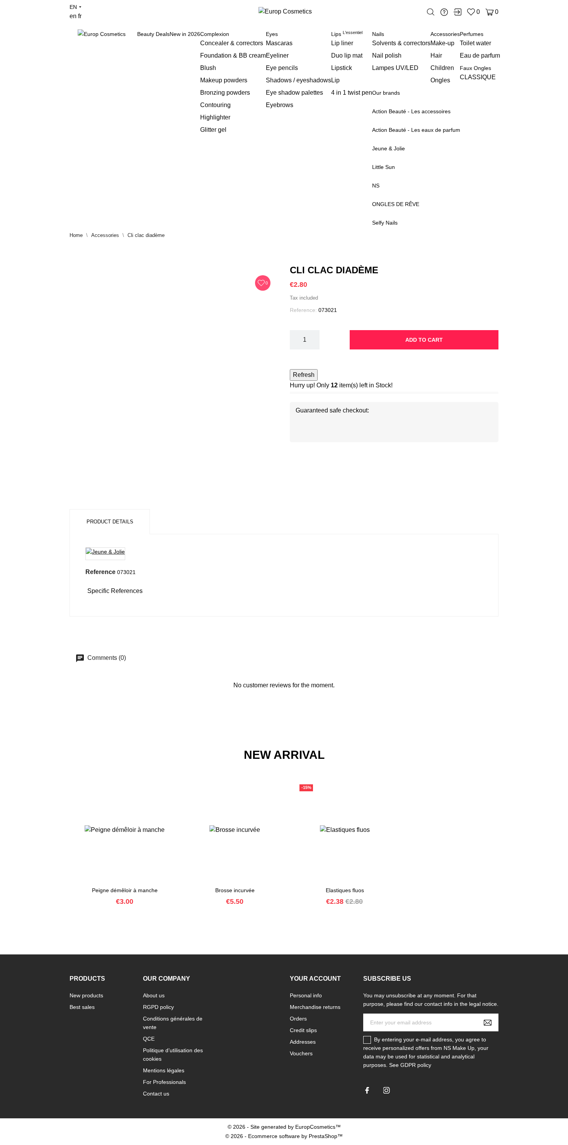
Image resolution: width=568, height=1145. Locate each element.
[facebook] (367, 1090)
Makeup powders (223, 80)
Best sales (82, 1007)
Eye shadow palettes (294, 92)
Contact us (156, 1093)
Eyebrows (279, 105)
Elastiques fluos (345, 890)
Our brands (386, 93)
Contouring (215, 105)
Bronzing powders (225, 92)
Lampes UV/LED (395, 68)
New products (86, 995)
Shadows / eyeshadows (298, 80)
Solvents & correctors (401, 43)
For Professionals (164, 1082)
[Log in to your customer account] (457, 12)
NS (375, 185)
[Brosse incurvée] (225, 883)
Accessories (445, 34)
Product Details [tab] (110, 522)
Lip (335, 80)
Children (442, 68)
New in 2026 (185, 34)
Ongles (440, 80)
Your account (315, 978)
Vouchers (301, 1053)
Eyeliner (277, 55)
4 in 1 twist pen (351, 92)
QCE (149, 1039)
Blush (208, 68)
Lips (346, 34)
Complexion (214, 34)
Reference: (303, 310)
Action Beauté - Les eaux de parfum (416, 130)
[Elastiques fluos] (335, 883)
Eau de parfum (480, 55)
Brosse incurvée (235, 890)
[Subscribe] (487, 1022)
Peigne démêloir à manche (125, 890)
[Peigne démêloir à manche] (115, 883)
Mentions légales (163, 1070)
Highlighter (215, 117)
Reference (100, 572)
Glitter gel (213, 129)
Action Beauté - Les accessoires (411, 111)
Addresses (303, 1042)
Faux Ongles (475, 68)
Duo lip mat (346, 55)
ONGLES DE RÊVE (395, 204)
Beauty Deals (153, 34)
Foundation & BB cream (233, 55)
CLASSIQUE (478, 77)
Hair (436, 55)
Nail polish (386, 55)
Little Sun (383, 167)
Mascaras (279, 43)
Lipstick (341, 68)
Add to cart (424, 340)
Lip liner (342, 43)
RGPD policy (158, 1007)
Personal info (306, 995)
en (73, 16)
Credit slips (303, 1030)
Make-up (442, 43)
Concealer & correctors (231, 43)
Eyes (272, 34)
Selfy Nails (385, 223)
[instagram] (386, 1090)
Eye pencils (282, 68)
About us (154, 995)
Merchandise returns (315, 1007)
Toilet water (475, 43)
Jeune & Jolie (388, 148)
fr (80, 16)
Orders (298, 1019)
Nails (378, 34)
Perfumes (471, 34)
